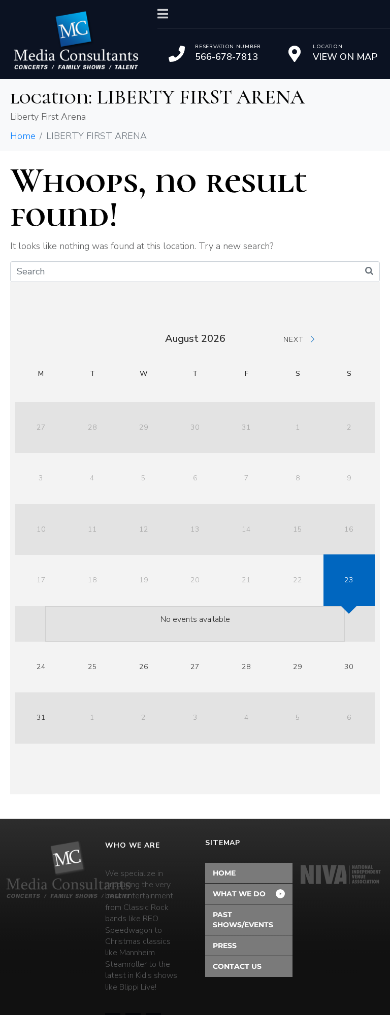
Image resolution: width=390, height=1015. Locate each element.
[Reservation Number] (177, 54)
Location (328, 46)
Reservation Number (228, 46)
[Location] (294, 54)
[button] (248, 894)
